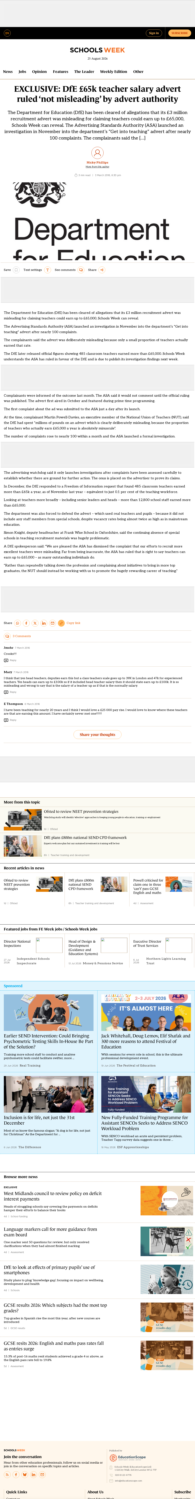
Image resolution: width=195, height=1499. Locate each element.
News (8, 71)
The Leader (84, 71)
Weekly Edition (113, 71)
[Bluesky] (24, 1474)
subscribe (180, 33)
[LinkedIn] (33, 1474)
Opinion (39, 71)
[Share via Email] (52, 623)
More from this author (97, 166)
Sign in (154, 33)
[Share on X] (35, 623)
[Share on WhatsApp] (17, 623)
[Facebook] (16, 1474)
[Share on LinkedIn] (43, 623)
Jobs (22, 71)
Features (60, 71)
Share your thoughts (97, 734)
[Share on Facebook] (26, 623)
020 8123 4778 (123, 1475)
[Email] (42, 1474)
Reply (13, 660)
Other (138, 71)
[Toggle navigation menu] (7, 33)
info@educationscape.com (128, 1480)
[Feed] (7, 1474)
